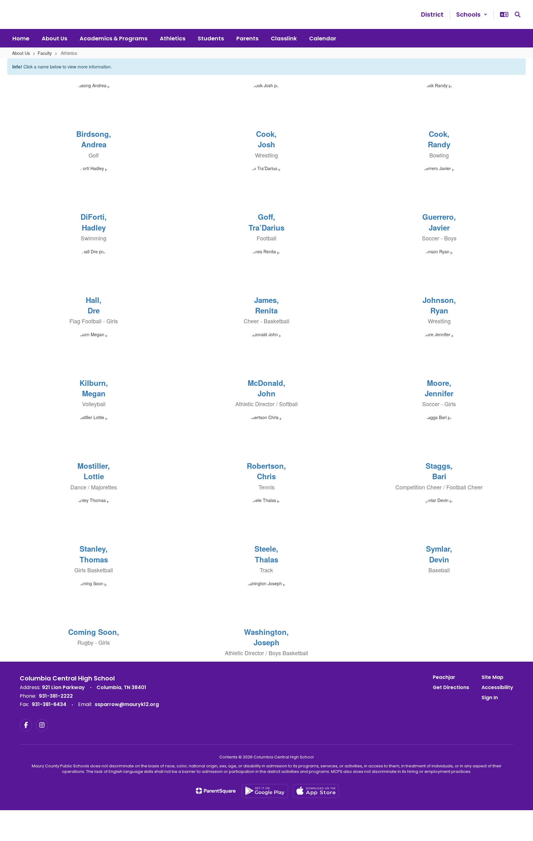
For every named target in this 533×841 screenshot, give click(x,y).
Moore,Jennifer (439, 388)
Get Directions (451, 687)
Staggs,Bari (439, 470)
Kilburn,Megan (94, 388)
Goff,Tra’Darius (266, 221)
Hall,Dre (93, 305)
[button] (471, 14)
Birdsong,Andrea (93, 139)
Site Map (492, 677)
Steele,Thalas (266, 553)
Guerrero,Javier (439, 221)
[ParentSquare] (215, 790)
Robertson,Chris (266, 470)
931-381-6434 (49, 704)
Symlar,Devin (439, 553)
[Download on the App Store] (316, 791)
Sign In (489, 697)
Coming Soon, (93, 632)
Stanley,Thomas (94, 553)
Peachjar (444, 677)
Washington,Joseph (266, 637)
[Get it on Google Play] (265, 791)
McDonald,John (266, 388)
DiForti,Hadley (94, 221)
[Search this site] (517, 14)
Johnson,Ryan (439, 305)
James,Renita (266, 305)
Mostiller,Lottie (93, 470)
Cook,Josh (266, 139)
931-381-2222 (56, 696)
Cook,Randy (439, 139)
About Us (21, 53)
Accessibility (497, 687)
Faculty (45, 53)
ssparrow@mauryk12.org (127, 704)
